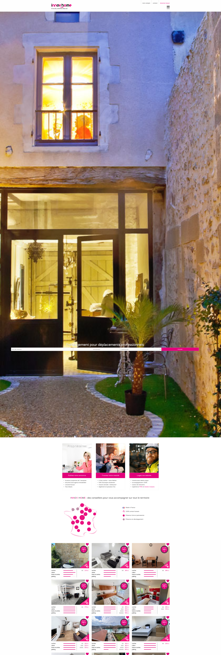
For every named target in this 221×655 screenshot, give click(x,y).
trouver (180, 349)
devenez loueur (165, 3)
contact (155, 3)
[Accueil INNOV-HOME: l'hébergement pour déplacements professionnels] (65, 6)
